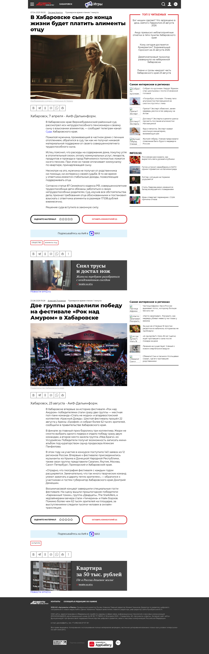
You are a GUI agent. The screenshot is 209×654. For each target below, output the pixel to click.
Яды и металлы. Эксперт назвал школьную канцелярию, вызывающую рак (158, 131)
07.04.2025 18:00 (38, 12)
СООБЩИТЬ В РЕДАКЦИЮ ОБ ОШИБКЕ (80, 602)
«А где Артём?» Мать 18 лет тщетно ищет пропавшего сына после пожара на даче (159, 338)
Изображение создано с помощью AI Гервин (51, 101)
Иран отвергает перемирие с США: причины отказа (158, 198)
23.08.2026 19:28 (37, 301)
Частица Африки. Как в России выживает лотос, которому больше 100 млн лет (159, 308)
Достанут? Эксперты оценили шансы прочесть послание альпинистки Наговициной (160, 121)
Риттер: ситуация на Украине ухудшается (156, 178)
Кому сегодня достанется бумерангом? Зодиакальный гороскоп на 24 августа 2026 (154, 47)
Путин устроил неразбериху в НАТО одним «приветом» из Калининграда (159, 168)
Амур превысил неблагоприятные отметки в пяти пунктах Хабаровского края (154, 35)
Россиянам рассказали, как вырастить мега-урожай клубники (158, 158)
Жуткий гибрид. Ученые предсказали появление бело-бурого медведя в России (160, 141)
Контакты (55, 602)
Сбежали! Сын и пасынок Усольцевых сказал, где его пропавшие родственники (161, 358)
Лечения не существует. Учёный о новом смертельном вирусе (159, 347)
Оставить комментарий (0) (104, 219)
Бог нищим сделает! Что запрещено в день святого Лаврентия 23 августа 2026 (154, 23)
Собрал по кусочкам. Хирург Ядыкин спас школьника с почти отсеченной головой (160, 90)
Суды (49, 131)
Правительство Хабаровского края (47, 388)
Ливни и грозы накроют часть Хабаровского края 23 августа (154, 71)
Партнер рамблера (77, 643)
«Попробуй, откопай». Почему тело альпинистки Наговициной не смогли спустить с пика (160, 101)
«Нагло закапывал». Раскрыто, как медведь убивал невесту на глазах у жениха (160, 318)
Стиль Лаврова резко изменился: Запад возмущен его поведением (158, 188)
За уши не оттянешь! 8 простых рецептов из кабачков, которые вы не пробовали (160, 328)
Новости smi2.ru (40, 291)
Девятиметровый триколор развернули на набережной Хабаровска (154, 59)
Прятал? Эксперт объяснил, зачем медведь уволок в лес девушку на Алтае (159, 111)
